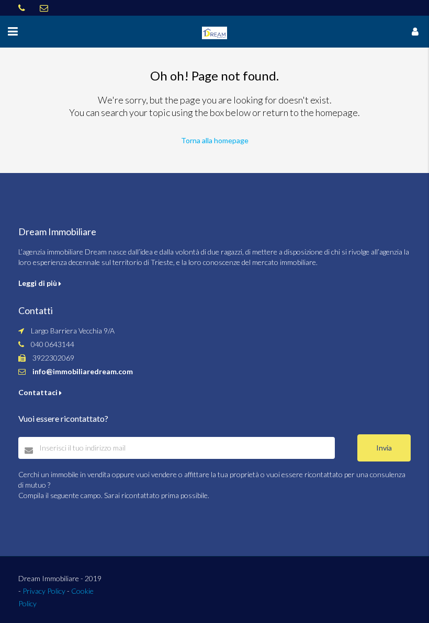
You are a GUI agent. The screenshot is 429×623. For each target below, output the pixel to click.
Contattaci (38, 392)
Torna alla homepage (215, 140)
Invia (384, 447)
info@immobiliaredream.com (82, 371)
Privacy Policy (43, 590)
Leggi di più (38, 283)
